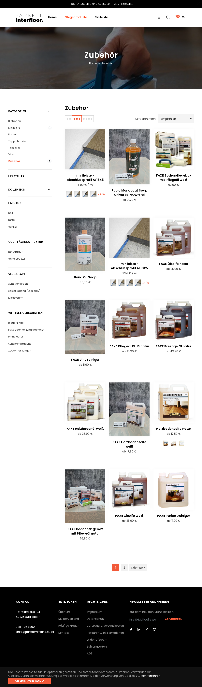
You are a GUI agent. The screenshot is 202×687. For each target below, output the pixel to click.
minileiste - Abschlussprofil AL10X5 (129, 266)
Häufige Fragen (68, 626)
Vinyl (11, 154)
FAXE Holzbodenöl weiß (85, 428)
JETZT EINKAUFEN (123, 4)
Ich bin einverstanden (29, 680)
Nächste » (138, 568)
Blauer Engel (16, 323)
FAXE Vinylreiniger (85, 359)
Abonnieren (173, 619)
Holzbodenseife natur (173, 428)
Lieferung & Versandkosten (105, 626)
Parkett (12, 134)
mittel (11, 220)
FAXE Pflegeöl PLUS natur (129, 346)
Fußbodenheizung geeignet (26, 330)
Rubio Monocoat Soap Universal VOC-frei (129, 192)
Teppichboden (17, 141)
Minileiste (29, 128)
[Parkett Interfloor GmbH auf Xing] (146, 629)
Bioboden (14, 121)
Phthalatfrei (15, 336)
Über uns (64, 612)
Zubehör (29, 161)
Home (93, 63)
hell (10, 213)
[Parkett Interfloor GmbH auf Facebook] (131, 629)
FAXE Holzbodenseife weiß (129, 444)
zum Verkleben (18, 284)
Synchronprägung (20, 344)
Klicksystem (15, 298)
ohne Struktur (16, 259)
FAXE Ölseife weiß (129, 515)
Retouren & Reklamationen (105, 633)
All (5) (101, 194)
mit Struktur (15, 252)
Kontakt (63, 633)
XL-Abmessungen (19, 350)
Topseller (14, 148)
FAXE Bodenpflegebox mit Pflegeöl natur (85, 531)
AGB (89, 653)
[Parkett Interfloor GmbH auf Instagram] (154, 629)
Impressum (94, 612)
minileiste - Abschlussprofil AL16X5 (85, 177)
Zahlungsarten (97, 647)
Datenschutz (96, 619)
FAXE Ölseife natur (173, 264)
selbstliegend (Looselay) (24, 291)
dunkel (12, 227)
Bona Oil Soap (85, 277)
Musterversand (68, 619)
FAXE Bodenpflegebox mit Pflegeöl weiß (173, 177)
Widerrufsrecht (97, 640)
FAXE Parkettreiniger (173, 515)
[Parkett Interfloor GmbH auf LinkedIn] (138, 629)
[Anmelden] (159, 17)
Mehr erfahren (150, 676)
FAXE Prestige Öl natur (174, 346)
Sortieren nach (145, 119)
